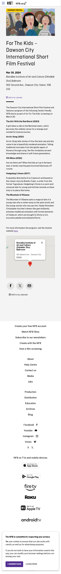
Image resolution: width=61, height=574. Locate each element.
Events (19, 257)
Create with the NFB (30, 343)
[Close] (42, 242)
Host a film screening (30, 348)
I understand (14, 564)
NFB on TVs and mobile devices (30, 457)
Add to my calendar (15, 98)
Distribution (30, 397)
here (16, 231)
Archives (30, 409)
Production (30, 392)
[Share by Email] (29, 286)
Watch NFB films (30, 331)
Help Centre (30, 364)
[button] (30, 264)
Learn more (31, 564)
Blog (30, 414)
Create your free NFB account (30, 326)
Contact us (30, 370)
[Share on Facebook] (10, 286)
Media (30, 376)
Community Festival (15, 10)
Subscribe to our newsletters (30, 337)
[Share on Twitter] (20, 286)
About (30, 359)
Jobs (30, 381)
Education (30, 403)
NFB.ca (20, 3)
